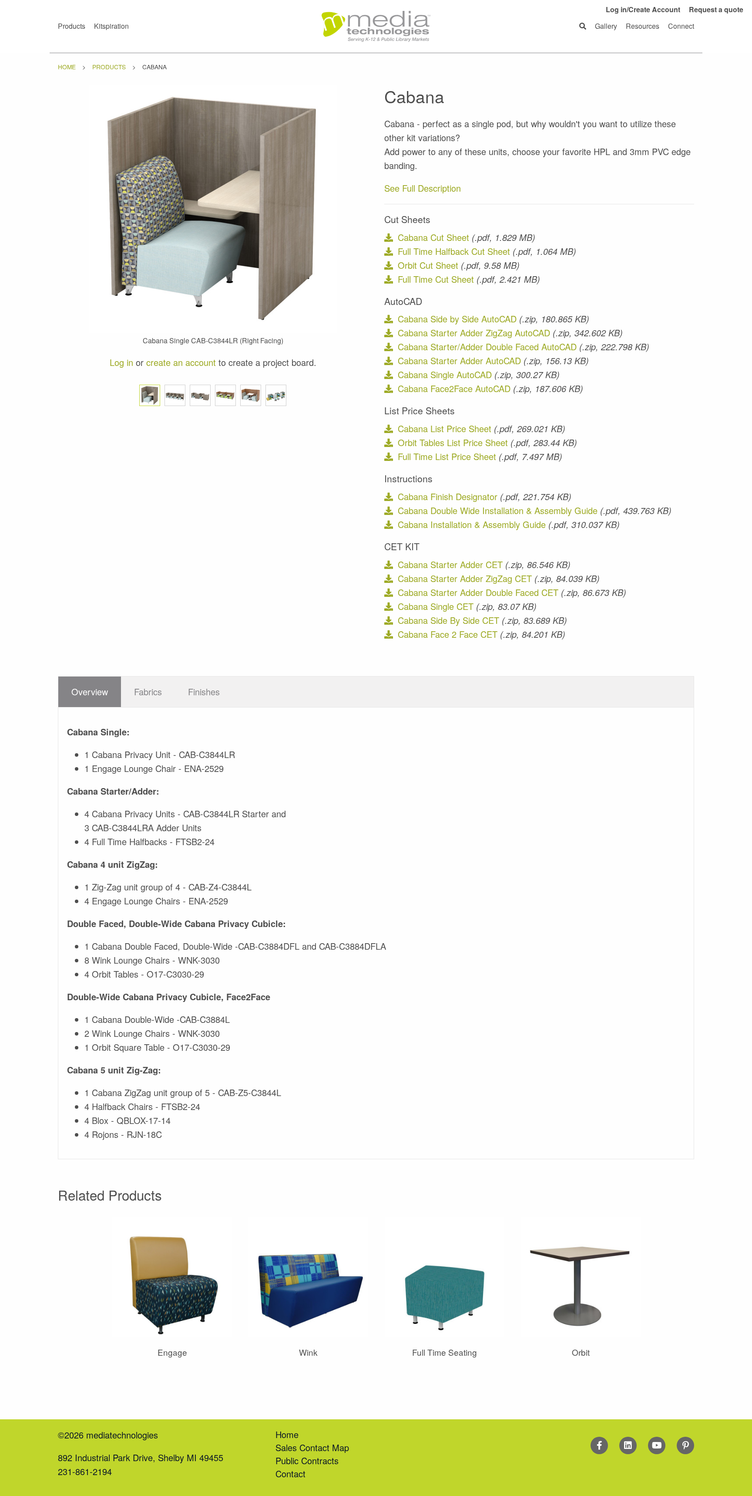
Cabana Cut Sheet (433, 237)
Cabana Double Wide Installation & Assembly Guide (497, 510)
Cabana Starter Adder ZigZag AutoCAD (474, 332)
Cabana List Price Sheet (444, 428)
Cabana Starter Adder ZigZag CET (464, 578)
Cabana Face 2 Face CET (447, 634)
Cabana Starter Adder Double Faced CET (478, 592)
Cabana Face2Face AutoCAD (454, 388)
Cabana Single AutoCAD (444, 374)
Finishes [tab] (204, 691)
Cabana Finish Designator (447, 496)
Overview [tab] (89, 691)
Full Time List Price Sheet (447, 456)
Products (109, 66)
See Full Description (422, 188)
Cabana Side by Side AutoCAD (457, 318)
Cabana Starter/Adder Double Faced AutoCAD (487, 346)
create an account (181, 362)
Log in (121, 362)
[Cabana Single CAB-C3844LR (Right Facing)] (213, 207)
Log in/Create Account (643, 9)
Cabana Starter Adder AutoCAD (459, 360)
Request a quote (716, 9)
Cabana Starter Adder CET (450, 564)
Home (67, 66)
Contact (290, 1473)
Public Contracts (307, 1460)
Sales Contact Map (312, 1447)
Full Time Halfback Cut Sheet (454, 251)
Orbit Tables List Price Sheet (452, 442)
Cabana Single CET (435, 606)
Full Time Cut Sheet (436, 279)
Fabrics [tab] (148, 691)
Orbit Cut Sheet (428, 265)
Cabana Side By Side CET (448, 620)
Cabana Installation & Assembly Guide (471, 524)
